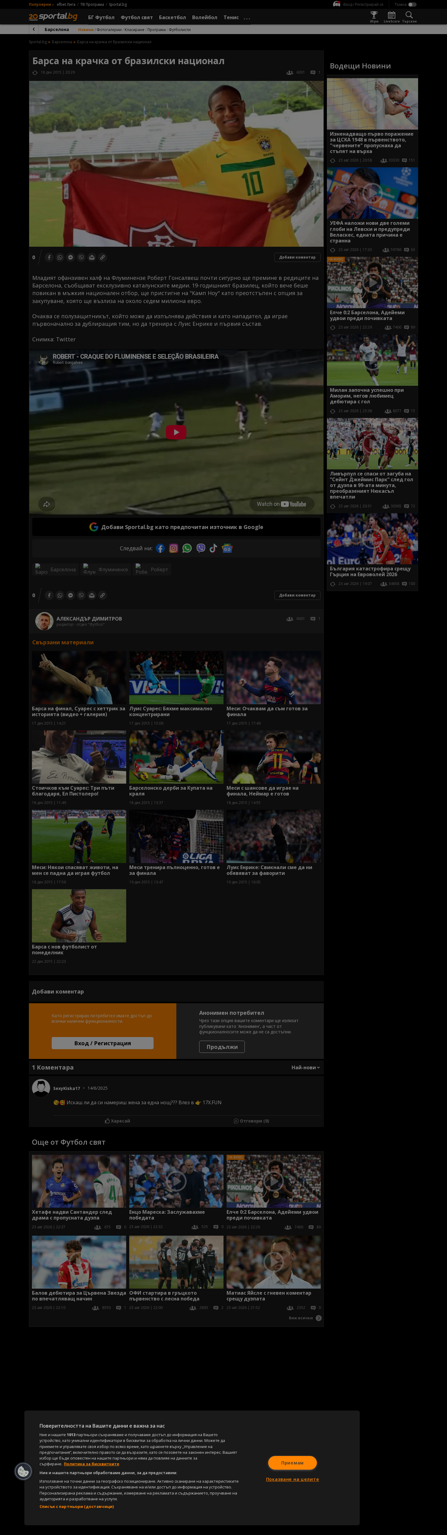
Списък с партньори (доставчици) (77, 1506)
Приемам (292, 1463)
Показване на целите (292, 1479)
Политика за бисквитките (91, 1464)
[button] (23, 1471)
